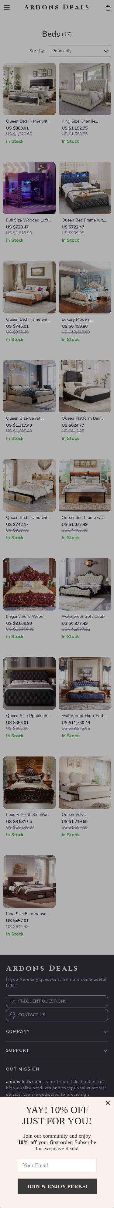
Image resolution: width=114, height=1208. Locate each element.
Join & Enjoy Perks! (57, 1186)
